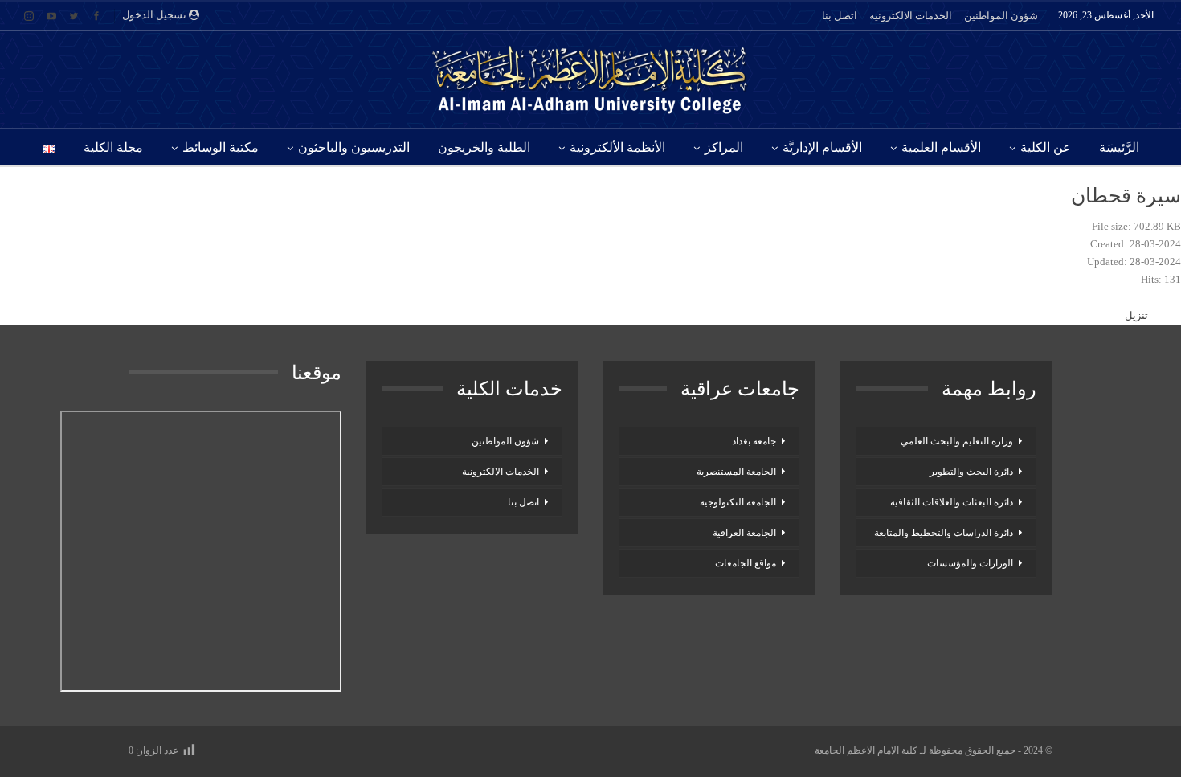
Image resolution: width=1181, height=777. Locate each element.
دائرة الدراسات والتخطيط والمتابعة (943, 532)
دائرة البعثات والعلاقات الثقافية (951, 502)
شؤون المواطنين (1001, 16)
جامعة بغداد (754, 441)
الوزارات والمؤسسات (970, 563)
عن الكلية (1045, 147)
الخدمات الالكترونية (910, 16)
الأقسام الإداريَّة (822, 147)
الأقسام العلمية (941, 147)
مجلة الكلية (113, 147)
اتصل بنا (839, 16)
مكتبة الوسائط (220, 147)
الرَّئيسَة (1119, 147)
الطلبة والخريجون (484, 147)
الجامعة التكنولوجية (738, 502)
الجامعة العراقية (744, 532)
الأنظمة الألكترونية (617, 147)
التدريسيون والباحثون (354, 147)
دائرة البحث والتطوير (971, 471)
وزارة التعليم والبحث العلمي (957, 441)
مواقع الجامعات (745, 563)
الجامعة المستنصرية (736, 471)
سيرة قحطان (1126, 196)
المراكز (724, 147)
